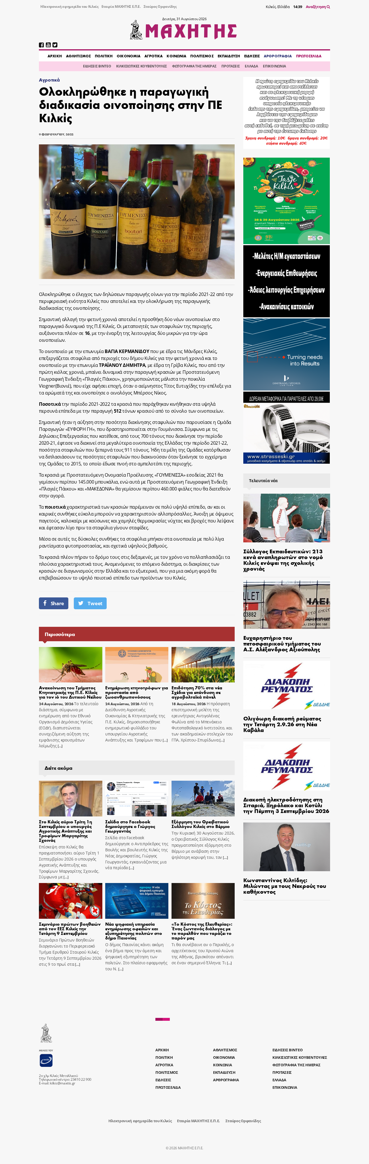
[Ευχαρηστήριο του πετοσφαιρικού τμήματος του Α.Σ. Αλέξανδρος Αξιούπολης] (286, 604)
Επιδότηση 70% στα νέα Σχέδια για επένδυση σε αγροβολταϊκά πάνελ (197, 692)
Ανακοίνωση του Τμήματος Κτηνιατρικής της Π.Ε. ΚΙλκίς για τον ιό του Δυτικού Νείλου (70, 692)
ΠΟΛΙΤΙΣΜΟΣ (201, 56)
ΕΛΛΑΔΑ (251, 66)
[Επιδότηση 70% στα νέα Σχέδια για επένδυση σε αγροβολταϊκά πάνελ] (203, 665)
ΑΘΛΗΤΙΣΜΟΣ (78, 56)
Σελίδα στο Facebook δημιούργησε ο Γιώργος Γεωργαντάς (130, 826)
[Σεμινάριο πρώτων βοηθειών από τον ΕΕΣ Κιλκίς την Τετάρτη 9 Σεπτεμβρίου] (70, 901)
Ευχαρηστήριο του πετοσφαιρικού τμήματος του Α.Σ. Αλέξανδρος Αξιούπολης (282, 643)
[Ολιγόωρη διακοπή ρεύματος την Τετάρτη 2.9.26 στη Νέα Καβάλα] (286, 685)
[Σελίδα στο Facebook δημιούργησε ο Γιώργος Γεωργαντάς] (137, 798)
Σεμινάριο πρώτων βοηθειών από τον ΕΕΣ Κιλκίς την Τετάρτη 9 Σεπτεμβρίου (70, 928)
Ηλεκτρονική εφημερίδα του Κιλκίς (69, 6)
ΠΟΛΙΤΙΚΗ (104, 56)
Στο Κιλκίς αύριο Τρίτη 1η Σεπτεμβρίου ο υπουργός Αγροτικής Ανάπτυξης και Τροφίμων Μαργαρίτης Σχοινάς (65, 830)
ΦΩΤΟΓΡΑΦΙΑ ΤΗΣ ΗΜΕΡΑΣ (194, 66)
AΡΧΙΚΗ (55, 56)
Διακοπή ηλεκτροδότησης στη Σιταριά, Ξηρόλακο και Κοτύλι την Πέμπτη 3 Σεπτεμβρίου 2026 (286, 804)
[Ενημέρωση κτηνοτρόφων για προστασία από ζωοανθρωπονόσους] (137, 665)
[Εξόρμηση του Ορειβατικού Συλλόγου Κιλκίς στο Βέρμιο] (203, 798)
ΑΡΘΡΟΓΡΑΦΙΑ (278, 56)
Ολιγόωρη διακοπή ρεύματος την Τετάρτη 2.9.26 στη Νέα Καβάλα (282, 723)
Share (57, 603)
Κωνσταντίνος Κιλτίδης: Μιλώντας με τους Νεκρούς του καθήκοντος (284, 885)
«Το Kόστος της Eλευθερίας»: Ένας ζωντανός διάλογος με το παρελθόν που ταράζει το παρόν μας (202, 931)
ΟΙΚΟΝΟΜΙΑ (128, 56)
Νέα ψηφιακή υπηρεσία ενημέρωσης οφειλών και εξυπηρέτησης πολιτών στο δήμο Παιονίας (133, 931)
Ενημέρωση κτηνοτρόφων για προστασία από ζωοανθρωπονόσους (136, 692)
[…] (60, 746)
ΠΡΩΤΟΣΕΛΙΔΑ (308, 56)
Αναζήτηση (316, 6)
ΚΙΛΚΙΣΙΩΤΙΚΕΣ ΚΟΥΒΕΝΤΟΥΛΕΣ (141, 66)
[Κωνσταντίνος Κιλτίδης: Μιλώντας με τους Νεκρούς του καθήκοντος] (286, 846)
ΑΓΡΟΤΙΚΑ (153, 56)
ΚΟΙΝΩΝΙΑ (176, 56)
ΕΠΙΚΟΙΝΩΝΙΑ (274, 66)
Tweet (95, 603)
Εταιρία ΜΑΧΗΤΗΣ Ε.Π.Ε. (121, 6)
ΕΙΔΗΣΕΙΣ (252, 56)
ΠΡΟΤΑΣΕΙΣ (230, 66)
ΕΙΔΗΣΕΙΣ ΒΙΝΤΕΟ (97, 66)
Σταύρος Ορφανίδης (160, 6)
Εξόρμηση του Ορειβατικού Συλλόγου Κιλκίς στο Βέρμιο (201, 823)
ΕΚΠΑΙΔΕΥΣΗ (229, 56)
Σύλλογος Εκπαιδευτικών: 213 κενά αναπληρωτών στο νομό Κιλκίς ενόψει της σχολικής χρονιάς (283, 559)
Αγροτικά (49, 79)
